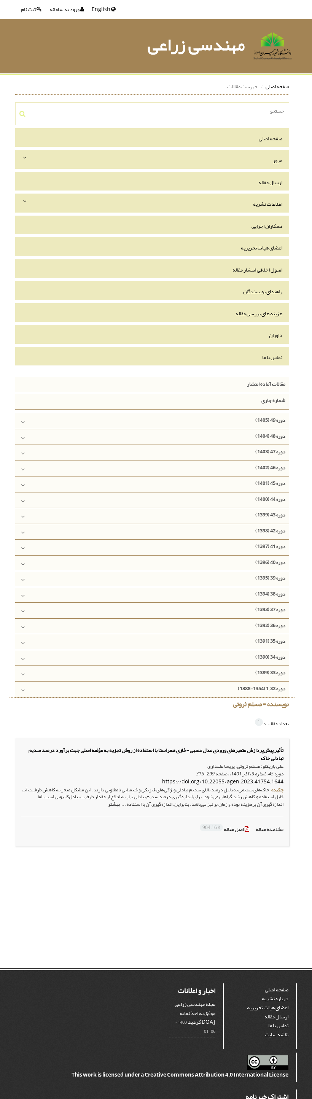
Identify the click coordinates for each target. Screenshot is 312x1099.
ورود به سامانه (64, 9)
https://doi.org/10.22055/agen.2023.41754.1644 (222, 782)
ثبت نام (29, 9)
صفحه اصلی (277, 86)
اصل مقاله (223, 829)
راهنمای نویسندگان (262, 291)
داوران (275, 335)
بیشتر (114, 804)
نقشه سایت (276, 1034)
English (101, 9)
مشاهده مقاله (269, 829)
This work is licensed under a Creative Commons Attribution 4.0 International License (180, 1075)
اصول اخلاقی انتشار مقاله (257, 270)
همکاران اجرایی (267, 226)
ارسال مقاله (270, 182)
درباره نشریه (275, 998)
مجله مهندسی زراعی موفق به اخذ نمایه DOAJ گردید (195, 1013)
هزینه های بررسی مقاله (259, 313)
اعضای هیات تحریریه (261, 248)
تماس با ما (272, 357)
